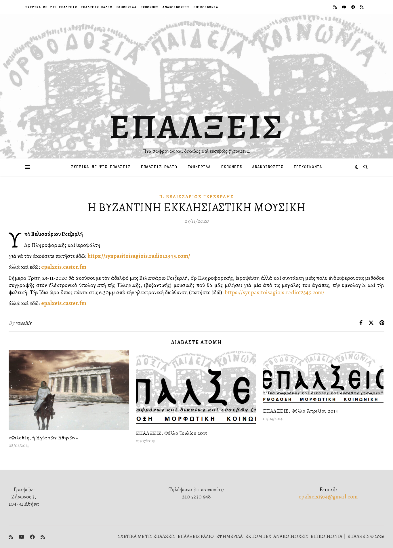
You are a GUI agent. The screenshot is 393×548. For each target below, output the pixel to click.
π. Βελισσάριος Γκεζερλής (196, 197)
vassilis (24, 323)
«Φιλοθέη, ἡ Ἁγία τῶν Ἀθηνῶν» (43, 437)
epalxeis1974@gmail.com (328, 496)
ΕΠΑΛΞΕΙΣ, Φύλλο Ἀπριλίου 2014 (300, 410)
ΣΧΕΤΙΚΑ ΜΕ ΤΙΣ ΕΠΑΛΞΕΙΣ (51, 7)
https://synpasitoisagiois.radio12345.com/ (138, 256)
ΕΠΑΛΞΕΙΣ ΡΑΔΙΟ (96, 7)
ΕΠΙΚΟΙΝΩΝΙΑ (206, 7)
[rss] (335, 7)
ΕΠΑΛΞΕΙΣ (196, 126)
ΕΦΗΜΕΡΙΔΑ (127, 7)
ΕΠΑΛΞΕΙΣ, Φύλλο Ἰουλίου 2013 (171, 433)
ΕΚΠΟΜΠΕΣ (150, 7)
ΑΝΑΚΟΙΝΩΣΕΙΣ (176, 7)
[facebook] (353, 7)
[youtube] (344, 7)
